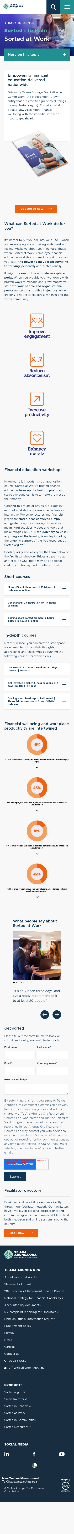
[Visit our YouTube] (62, 1456)
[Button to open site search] (53, 7)
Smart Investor (15, 1399)
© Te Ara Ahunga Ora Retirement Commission (24, 1490)
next (56, 1014)
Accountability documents (22, 1305)
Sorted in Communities (20, 1420)
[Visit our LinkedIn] (6, 1455)
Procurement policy (17, 1326)
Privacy (9, 1333)
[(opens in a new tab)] (21, 1482)
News (8, 1340)
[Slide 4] (24, 982)
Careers (9, 1347)
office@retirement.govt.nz (26, 1368)
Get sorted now (31, 208)
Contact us (11, 1354)
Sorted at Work (14, 1413)
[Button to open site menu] (67, 7)
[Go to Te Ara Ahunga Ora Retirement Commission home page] (13, 7)
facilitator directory (23, 556)
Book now (17, 1232)
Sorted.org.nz (14, 545)
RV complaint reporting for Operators (31, 1312)
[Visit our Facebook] (34, 1455)
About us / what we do (20, 1277)
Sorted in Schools (17, 1406)
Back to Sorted (21, 23)
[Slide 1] (14, 982)
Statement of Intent (17, 1284)
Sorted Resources (18, 1427)
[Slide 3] (21, 982)
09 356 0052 (17, 1361)
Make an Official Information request (29, 1319)
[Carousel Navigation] (37, 1014)
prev (44, 1014)
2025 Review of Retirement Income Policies (34, 1291)
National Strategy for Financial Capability (34, 1298)
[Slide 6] (31, 982)
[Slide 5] (27, 982)
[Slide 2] (17, 982)
